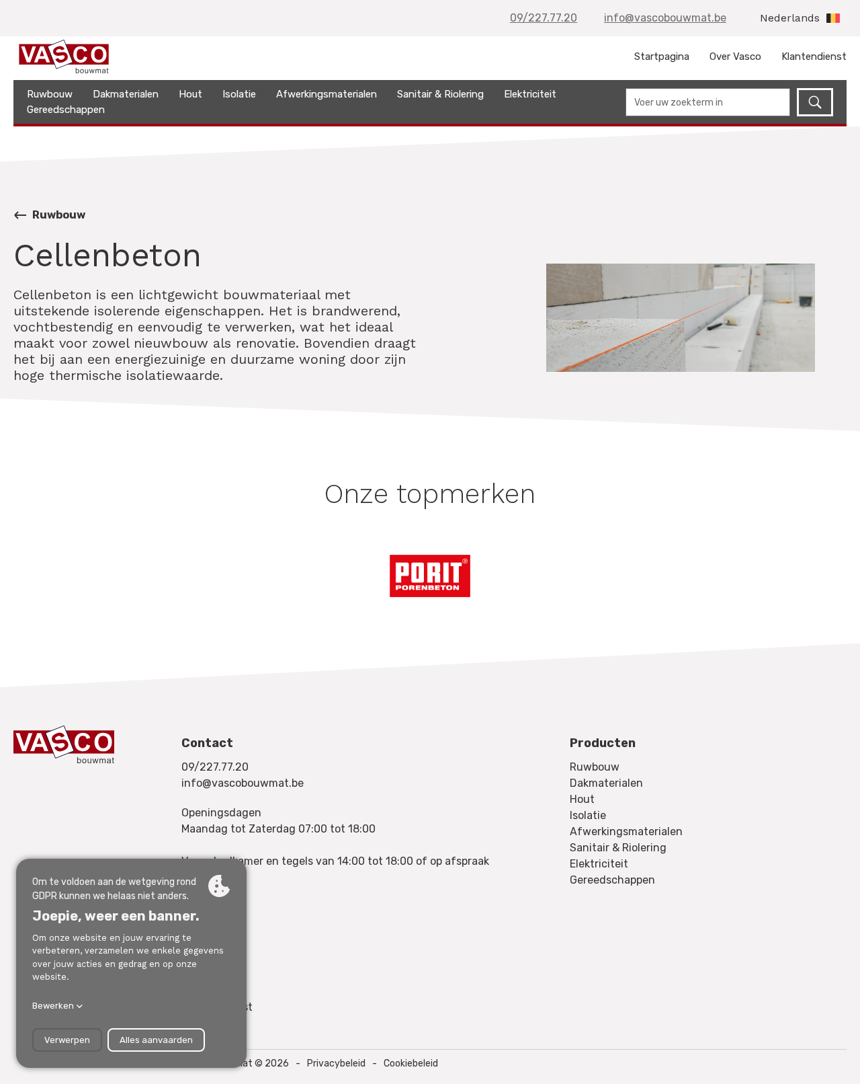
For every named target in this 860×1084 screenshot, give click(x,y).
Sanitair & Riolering (440, 94)
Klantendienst (814, 56)
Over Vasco (735, 56)
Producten (603, 743)
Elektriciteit (530, 94)
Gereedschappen (66, 110)
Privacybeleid (336, 1063)
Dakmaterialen (126, 94)
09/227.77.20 (543, 17)
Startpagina (661, 56)
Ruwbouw (50, 94)
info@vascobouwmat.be (665, 17)
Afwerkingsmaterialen (326, 94)
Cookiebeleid (411, 1063)
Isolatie (239, 94)
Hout (190, 94)
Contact (207, 743)
